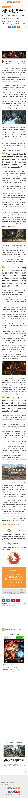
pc (10, 605)
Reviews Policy (18, 778)
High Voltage (12, 603)
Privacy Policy (11, 778)
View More (14, 671)
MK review (5, 312)
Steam (13, 605)
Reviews (9, 7)
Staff (13, 782)
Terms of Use (3, 778)
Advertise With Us (4, 784)
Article (4, 7)
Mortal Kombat (21, 603)
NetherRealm (5, 605)
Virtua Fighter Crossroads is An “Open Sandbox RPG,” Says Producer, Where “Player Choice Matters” (14, 761)
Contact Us (3, 782)
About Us (9, 782)
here (15, 592)
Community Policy (4, 780)
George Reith (12, 24)
